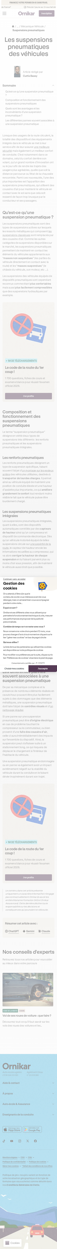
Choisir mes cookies (14, 668)
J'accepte (43, 668)
